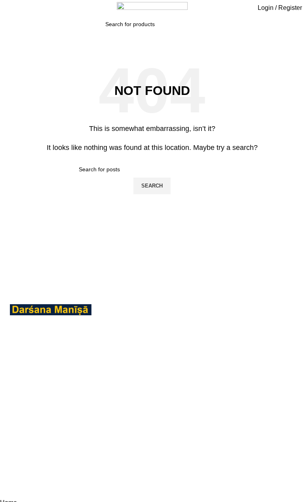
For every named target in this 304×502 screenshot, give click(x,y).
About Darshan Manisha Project (243, 349)
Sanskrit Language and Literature (140, 405)
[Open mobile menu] (6, 9)
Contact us (224, 383)
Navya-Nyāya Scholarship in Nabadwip (127, 353)
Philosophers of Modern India (129, 381)
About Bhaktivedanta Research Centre (252, 325)
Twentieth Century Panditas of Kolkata (134, 469)
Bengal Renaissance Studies (136, 324)
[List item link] (50, 407)
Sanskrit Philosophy (135, 425)
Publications (226, 368)
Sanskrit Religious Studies (133, 445)
